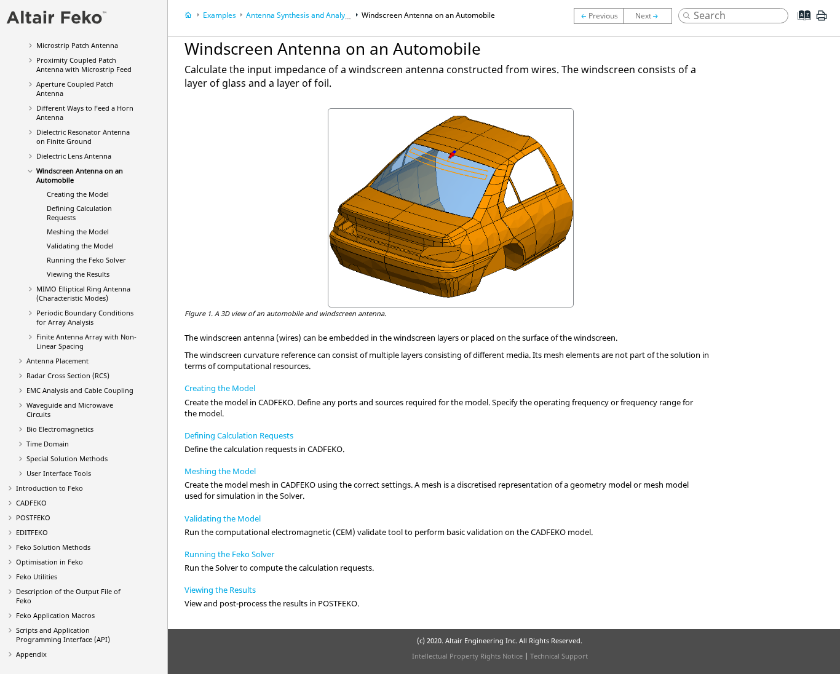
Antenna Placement (57, 360)
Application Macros (55, 615)
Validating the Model (80, 245)
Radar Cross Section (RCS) (67, 375)
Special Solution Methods (67, 458)
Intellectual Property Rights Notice (467, 655)
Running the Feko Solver (229, 554)
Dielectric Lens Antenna (73, 156)
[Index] (800, 24)
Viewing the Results (78, 274)
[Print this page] (821, 20)
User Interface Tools (58, 473)
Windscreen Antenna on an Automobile (428, 15)
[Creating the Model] (650, 16)
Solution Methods (53, 547)
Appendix (31, 654)
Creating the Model (78, 194)
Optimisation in (49, 561)
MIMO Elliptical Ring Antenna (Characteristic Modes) (83, 293)
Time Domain (47, 443)
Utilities (36, 576)
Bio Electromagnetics (59, 429)
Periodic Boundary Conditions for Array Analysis (84, 317)
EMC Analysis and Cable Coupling (79, 390)
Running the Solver (86, 259)
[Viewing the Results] (598, 16)
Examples (219, 15)
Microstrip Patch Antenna (77, 45)
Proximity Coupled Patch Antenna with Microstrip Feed (84, 64)
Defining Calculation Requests (238, 435)
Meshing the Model (78, 231)
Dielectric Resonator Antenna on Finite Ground (83, 136)
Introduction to (49, 488)
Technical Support (559, 655)
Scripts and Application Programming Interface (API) (63, 634)
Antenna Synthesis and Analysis (300, 15)
